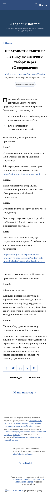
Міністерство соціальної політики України (25, 74)
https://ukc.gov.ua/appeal (23, 454)
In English (27, 463)
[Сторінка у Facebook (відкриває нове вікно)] (19, 469)
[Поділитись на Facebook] (6, 368)
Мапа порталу (23, 392)
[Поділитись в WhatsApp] (27, 368)
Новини (8, 43)
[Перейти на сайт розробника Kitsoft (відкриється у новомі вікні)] (14, 490)
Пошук (43, 4)
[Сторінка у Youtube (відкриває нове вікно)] (30, 469)
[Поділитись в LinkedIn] (20, 368)
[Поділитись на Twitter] (13, 368)
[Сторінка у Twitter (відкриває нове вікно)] (25, 469)
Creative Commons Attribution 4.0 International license (28, 480)
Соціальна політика (25, 84)
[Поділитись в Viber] (34, 368)
